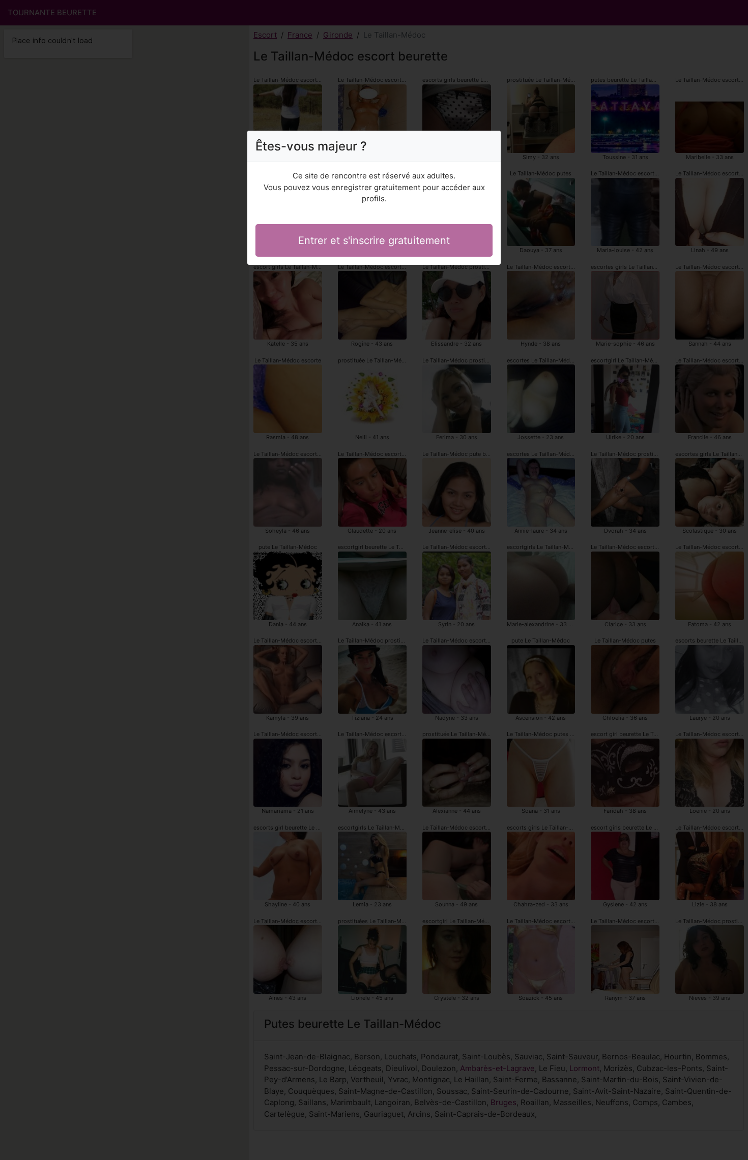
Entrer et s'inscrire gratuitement (374, 240)
